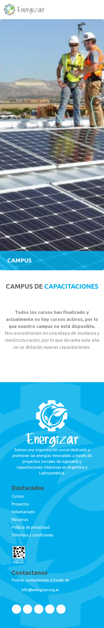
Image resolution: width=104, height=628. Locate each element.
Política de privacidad (31, 527)
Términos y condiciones (32, 535)
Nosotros (20, 519)
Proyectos (20, 504)
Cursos (18, 496)
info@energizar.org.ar (40, 590)
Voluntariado (23, 512)
